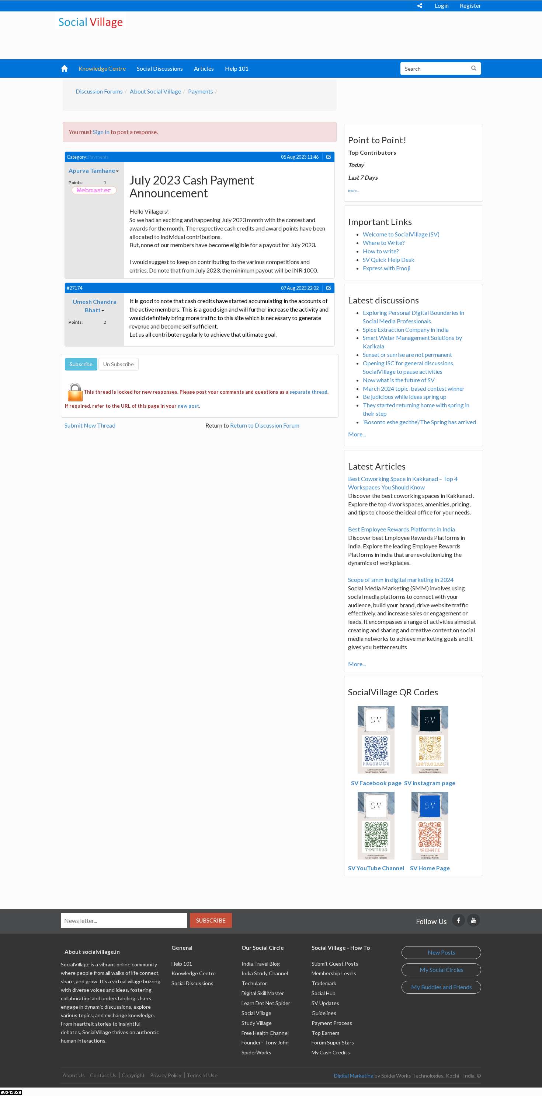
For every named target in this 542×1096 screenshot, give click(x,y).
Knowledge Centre (102, 68)
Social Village (256, 1013)
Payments (200, 91)
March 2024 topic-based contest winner (414, 388)
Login (442, 5)
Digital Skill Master (263, 993)
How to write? (381, 250)
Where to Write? (384, 242)
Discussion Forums (99, 91)
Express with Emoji (386, 267)
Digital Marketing (354, 1075)
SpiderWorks (256, 1052)
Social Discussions (160, 68)
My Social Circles (441, 969)
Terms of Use (202, 1075)
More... (357, 434)
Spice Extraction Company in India (406, 329)
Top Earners (326, 1033)
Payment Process (332, 1023)
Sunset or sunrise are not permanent (407, 354)
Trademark (324, 983)
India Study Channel (265, 973)
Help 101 (237, 68)
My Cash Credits (331, 1052)
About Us (74, 1075)
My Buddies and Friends (441, 986)
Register (470, 5)
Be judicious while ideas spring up (405, 396)
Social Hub (324, 993)
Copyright (133, 1075)
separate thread (308, 392)
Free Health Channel (265, 1033)
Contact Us (103, 1075)
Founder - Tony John (265, 1042)
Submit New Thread (90, 425)
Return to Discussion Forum (264, 425)
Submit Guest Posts (335, 963)
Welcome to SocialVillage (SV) (401, 234)
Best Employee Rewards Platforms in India (401, 529)
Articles (204, 68)
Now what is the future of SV (399, 379)
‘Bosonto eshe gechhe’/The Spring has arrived (419, 421)
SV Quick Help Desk (388, 259)
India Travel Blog (261, 963)
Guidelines (324, 1013)
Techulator (254, 983)
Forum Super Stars (333, 1042)
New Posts (441, 952)
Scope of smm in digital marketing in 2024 (401, 579)
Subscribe (211, 920)
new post (188, 406)
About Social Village (155, 91)
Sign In (101, 131)
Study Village (257, 1023)
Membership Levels (334, 973)
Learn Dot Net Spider (266, 1003)
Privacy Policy (165, 1075)
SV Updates (325, 1003)
